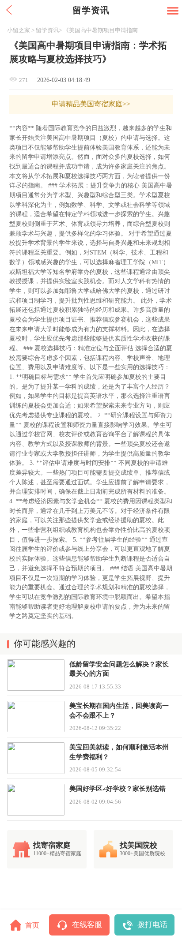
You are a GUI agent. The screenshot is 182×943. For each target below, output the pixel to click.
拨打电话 (152, 925)
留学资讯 (47, 30)
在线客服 (87, 925)
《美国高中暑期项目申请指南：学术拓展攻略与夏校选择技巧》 (106, 30)
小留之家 (18, 30)
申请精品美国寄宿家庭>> (91, 104)
